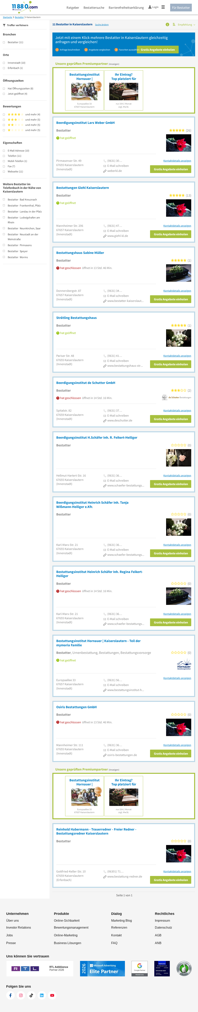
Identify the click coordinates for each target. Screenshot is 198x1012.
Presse (11, 943)
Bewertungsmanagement (71, 927)
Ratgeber (73, 7)
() (15, 42)
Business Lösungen (67, 943)
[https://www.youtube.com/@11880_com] (52, 995)
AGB (158, 935)
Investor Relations (18, 927)
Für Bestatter (181, 7)
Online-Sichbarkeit (66, 920)
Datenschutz (163, 927)
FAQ (114, 943)
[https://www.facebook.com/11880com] (10, 995)
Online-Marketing (66, 935)
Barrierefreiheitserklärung (126, 7)
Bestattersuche (94, 7)
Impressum (162, 920)
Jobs (9, 935)
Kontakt (116, 935)
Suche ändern (102, 24)
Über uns (12, 920)
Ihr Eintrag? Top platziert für (123, 76)
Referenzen (119, 927)
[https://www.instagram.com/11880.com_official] (21, 995)
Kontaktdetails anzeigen (177, 160)
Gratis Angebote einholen (158, 49)
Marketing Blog (121, 920)
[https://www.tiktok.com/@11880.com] (31, 995)
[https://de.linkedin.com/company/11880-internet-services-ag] (42, 995)
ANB (158, 943)
